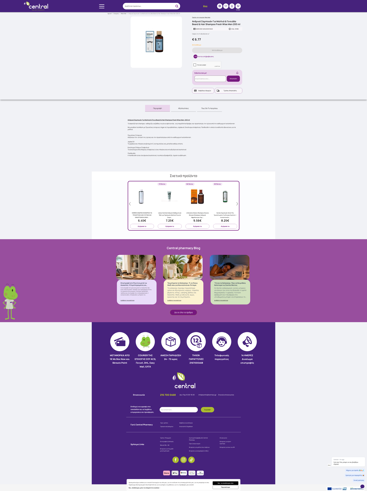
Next (237, 204)
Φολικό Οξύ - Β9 (164, 445)
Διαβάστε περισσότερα (127, 300)
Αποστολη (233, 79)
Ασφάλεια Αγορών (204, 91)
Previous (130, 204)
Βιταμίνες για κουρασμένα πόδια (198, 451)
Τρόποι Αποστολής (230, 91)
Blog (205, 6)
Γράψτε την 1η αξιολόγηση (200, 34)
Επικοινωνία (223, 438)
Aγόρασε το (142, 226)
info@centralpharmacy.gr (207, 395)
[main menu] (101, 6)
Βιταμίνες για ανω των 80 (227, 447)
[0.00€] (238, 6)
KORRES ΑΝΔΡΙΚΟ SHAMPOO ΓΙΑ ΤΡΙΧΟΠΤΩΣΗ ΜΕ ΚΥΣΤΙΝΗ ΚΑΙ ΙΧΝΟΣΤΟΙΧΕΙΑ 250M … (142, 215)
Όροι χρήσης (164, 423)
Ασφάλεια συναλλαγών (186, 423)
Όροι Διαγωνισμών (194, 443)
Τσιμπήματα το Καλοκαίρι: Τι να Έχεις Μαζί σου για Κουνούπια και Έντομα (182, 284)
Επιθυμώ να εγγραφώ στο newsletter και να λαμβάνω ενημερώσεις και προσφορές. (142, 409)
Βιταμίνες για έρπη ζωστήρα (225, 442)
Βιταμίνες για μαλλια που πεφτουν (199, 447)
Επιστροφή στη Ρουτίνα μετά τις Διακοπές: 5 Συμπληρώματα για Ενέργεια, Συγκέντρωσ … (134, 285)
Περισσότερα (225, 487)
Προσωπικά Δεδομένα (166, 426)
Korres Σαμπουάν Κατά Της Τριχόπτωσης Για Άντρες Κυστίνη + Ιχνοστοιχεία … (225, 215)
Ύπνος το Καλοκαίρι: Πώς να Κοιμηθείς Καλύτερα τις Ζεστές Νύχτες (230, 284)
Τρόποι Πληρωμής (165, 438)
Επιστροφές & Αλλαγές (167, 441)
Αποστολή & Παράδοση (186, 426)
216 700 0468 (168, 394)
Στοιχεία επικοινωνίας (226, 395)
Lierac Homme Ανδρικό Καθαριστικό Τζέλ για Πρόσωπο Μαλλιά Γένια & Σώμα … (169, 215)
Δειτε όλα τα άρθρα (183, 312)
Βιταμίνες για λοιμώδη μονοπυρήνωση (166, 450)
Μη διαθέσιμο (217, 50)
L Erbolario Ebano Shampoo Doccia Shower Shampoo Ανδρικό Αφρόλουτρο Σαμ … (197, 215)
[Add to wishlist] (153, 209)
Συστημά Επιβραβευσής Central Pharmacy (198, 439)
